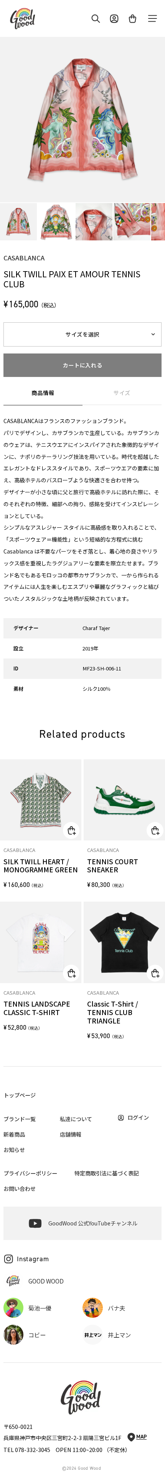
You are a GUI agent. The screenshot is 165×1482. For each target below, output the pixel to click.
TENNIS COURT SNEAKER (112, 865)
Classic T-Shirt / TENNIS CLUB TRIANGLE (112, 1012)
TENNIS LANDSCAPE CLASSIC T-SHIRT (36, 1008)
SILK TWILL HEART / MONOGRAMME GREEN (40, 865)
